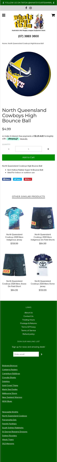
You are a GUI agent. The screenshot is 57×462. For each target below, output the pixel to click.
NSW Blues (7, 401)
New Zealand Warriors (12, 397)
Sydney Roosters (9, 435)
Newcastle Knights (10, 412)
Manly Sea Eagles (9, 389)
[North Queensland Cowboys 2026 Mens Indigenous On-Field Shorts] (42, 218)
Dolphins (6, 381)
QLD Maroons (8, 443)
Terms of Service (28, 330)
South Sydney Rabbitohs (12, 427)
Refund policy (28, 334)
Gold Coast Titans (10, 385)
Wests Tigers (8, 439)
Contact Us (28, 316)
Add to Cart (28, 157)
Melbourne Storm (9, 393)
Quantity (6, 144)
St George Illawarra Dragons (14, 431)
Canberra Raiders (9, 369)
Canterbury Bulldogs (11, 373)
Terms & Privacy (28, 327)
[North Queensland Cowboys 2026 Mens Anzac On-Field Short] (14, 265)
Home (4, 43)
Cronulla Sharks (9, 377)
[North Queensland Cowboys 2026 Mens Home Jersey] (42, 265)
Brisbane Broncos (9, 365)
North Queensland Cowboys (14, 416)
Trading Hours (28, 320)
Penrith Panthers (9, 424)
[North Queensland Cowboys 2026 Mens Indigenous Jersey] (14, 218)
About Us (29, 312)
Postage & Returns (28, 323)
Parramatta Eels (9, 420)
